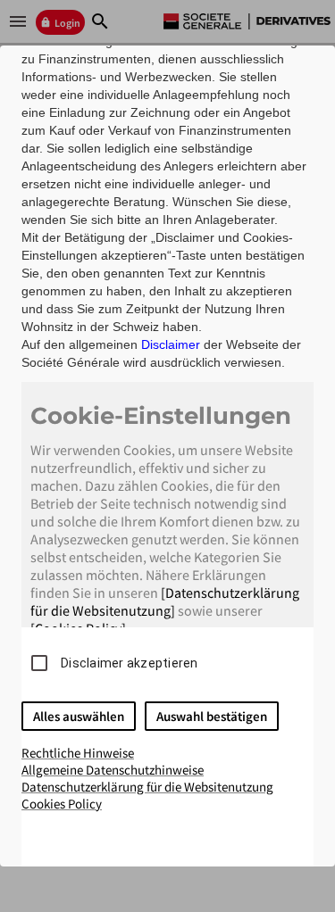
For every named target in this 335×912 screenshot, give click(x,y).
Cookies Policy (61, 803)
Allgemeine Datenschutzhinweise (112, 769)
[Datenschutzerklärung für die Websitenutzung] (164, 601)
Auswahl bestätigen (211, 716)
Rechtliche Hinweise (77, 752)
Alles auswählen (78, 716)
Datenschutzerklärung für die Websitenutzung (147, 786)
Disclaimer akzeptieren (129, 663)
